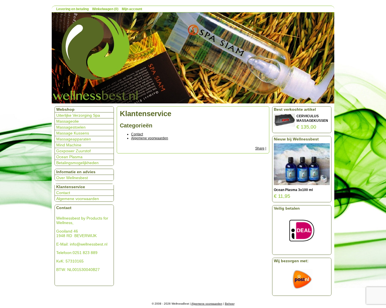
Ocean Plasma (69, 157)
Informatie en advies (76, 172)
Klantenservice (70, 187)
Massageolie (67, 121)
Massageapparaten (73, 139)
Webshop (65, 109)
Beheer (230, 303)
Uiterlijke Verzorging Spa (78, 115)
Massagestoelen (71, 127)
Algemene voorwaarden (149, 138)
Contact (137, 134)
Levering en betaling (72, 9)
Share (259, 148)
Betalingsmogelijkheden (77, 162)
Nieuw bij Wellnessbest (296, 139)
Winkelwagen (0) (105, 9)
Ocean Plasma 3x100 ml (293, 190)
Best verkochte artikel (295, 109)
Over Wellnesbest (72, 177)
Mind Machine (68, 145)
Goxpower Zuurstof (73, 151)
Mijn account (132, 9)
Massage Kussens (72, 133)
